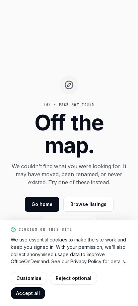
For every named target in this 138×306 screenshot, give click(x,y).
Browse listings (88, 204)
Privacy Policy (85, 261)
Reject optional (73, 278)
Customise (29, 278)
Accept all (28, 293)
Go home (42, 204)
